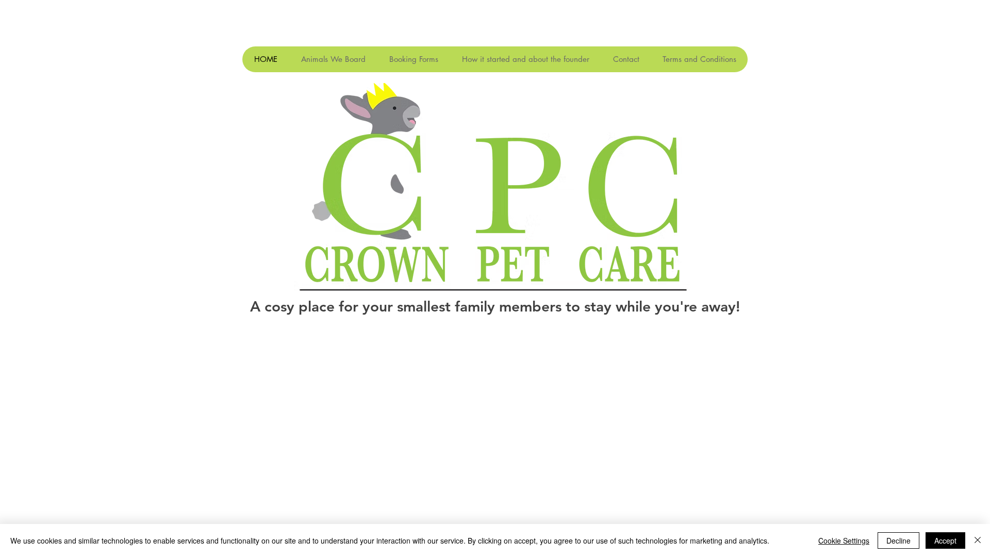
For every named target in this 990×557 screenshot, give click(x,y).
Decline (898, 540)
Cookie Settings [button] (843, 540)
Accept (945, 540)
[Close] (977, 540)
